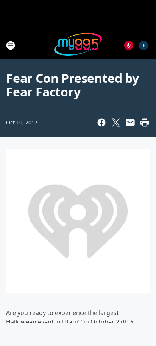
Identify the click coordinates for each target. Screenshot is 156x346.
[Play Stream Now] (143, 45)
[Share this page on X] (116, 122)
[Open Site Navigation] (10, 45)
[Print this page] (144, 122)
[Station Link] (78, 45)
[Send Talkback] (128, 45)
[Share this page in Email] (130, 122)
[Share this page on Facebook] (101, 122)
